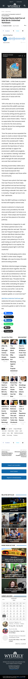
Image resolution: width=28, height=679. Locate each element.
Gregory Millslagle (18, 428)
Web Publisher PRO (21, 677)
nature (16, 430)
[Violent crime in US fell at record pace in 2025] (14, 504)
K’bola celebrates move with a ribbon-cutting (14, 540)
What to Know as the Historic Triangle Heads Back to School (14, 560)
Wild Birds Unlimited (18, 433)
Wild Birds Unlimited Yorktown (11, 298)
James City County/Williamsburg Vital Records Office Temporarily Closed (7, 453)
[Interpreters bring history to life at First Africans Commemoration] (14, 520)
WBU (12, 433)
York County (9, 435)
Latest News (8, 11)
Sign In (11, 1)
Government (13, 506)
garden (10, 428)
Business (13, 537)
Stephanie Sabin (7, 25)
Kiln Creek (4, 430)
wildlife (3, 435)
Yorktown (15, 435)
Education (14, 522)
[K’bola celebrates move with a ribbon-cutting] (14, 535)
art (6, 428)
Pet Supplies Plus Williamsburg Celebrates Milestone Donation (14, 575)
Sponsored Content (14, 14)
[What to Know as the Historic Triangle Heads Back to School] (14, 555)
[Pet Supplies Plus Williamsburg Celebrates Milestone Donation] (14, 570)
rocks (8, 433)
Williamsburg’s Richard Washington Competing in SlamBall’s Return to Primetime (20, 454)
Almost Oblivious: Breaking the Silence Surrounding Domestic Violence (14, 590)
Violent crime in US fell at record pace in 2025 (14, 509)
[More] (22, 30)
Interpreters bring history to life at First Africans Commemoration (14, 525)
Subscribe (19, 1)
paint (21, 430)
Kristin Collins (11, 430)
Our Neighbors (5, 15)
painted (3, 433)
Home (3, 11)
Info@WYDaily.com (14, 669)
